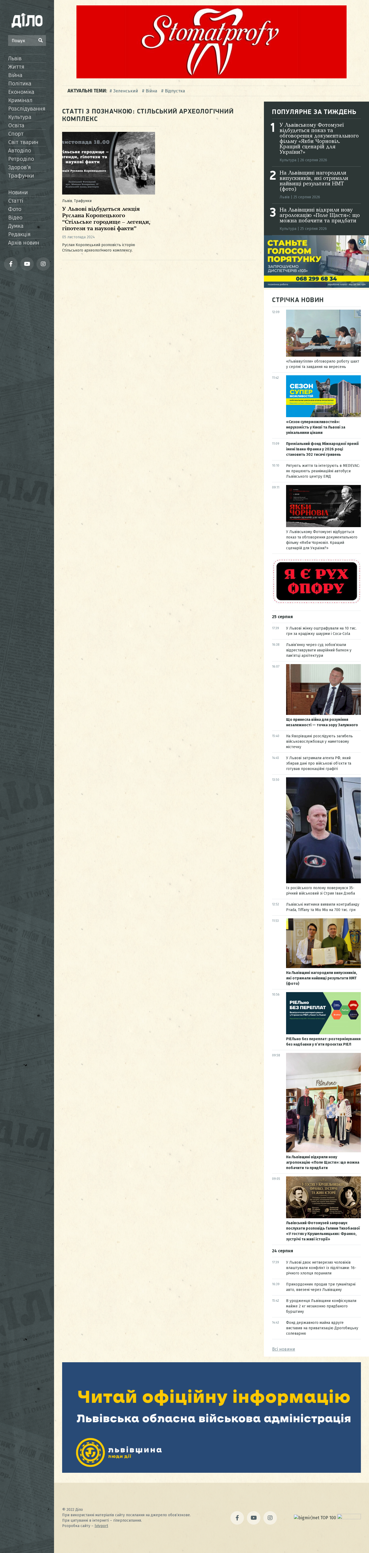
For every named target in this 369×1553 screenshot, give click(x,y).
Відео (15, 217)
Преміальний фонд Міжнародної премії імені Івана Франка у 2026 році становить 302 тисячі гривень (322, 449)
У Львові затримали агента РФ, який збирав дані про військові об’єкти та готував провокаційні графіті (318, 763)
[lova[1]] (211, 1471)
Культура (19, 117)
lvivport (101, 1526)
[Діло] (27, 20)
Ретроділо (21, 158)
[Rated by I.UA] (349, 1517)
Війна (15, 75)
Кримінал (20, 100)
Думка (16, 225)
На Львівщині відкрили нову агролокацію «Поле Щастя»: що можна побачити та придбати (320, 215)
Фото (14, 209)
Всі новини (283, 1349)
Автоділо (19, 150)
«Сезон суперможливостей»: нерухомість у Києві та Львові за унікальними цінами (315, 427)
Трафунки (21, 175)
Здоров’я (19, 167)
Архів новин (23, 242)
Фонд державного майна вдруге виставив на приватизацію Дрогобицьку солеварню (322, 1328)
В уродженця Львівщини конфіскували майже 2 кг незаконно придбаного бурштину (321, 1306)
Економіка (21, 91)
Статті (15, 200)
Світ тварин (23, 142)
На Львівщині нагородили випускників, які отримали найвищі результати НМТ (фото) (314, 181)
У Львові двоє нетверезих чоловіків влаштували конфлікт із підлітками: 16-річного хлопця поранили (321, 1268)
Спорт (16, 133)
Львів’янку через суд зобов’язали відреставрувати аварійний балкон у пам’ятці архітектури (318, 650)
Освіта (16, 125)
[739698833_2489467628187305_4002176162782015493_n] (211, 76)
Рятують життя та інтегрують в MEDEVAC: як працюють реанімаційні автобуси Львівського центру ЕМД (323, 471)
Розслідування (26, 108)
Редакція (19, 234)
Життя (16, 66)
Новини (18, 192)
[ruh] (316, 602)
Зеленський (125, 90)
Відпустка (175, 90)
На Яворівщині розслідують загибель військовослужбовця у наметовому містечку (319, 741)
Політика (19, 83)
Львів (15, 58)
